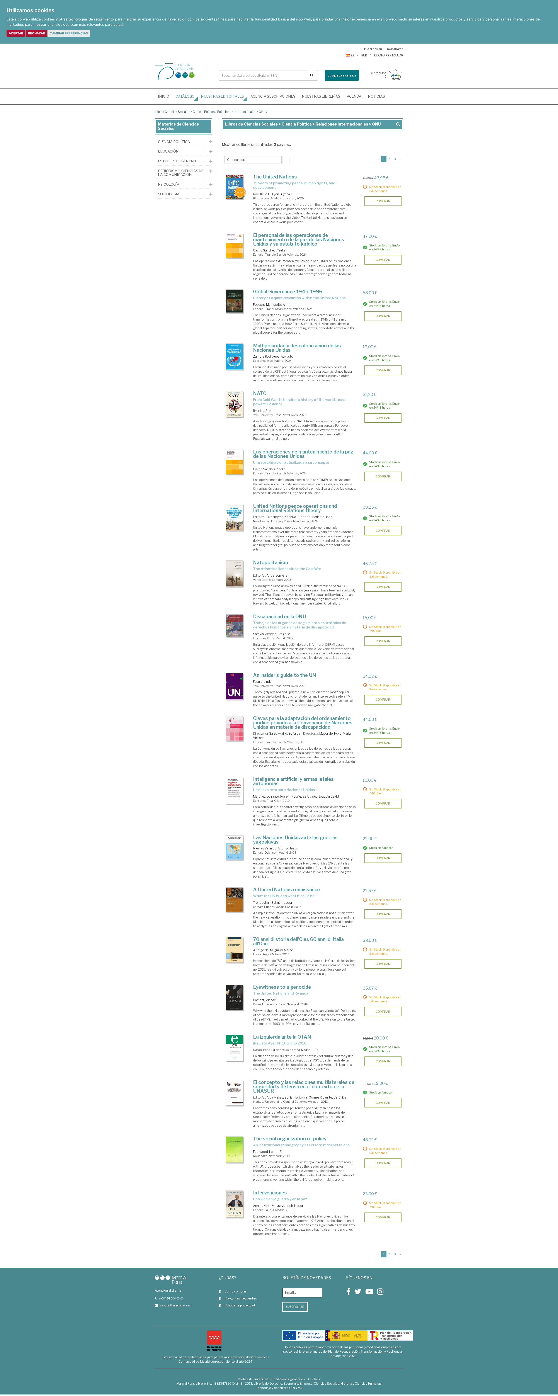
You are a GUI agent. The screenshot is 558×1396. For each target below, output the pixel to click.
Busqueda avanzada (341, 75)
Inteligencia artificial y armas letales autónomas (293, 781)
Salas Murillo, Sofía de (284, 733)
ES (352, 55)
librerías (321, 96)
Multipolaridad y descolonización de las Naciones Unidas (297, 348)
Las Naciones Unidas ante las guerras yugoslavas (295, 840)
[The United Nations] (234, 187)
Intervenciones (270, 1193)
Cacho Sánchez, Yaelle (269, 250)
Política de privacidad (240, 1305)
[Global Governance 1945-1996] (234, 301)
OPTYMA (296, 1388)
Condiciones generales (288, 1379)
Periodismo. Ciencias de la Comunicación (180, 173)
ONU (262, 112)
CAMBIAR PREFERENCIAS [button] (69, 33)
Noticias (376, 96)
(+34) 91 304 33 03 (171, 1298)
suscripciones (272, 96)
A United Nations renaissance (286, 889)
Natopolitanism (270, 562)
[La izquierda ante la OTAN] (234, 1048)
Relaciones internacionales (236, 112)
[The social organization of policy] (234, 1149)
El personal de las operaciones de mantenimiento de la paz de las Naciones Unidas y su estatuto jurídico (298, 239)
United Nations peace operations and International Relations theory (295, 508)
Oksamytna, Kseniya (281, 517)
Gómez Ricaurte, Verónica (327, 1097)
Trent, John (261, 902)
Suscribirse (295, 1306)
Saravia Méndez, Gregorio (271, 634)
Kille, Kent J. (261, 194)
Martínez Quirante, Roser (271, 796)
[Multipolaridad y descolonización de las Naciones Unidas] (234, 356)
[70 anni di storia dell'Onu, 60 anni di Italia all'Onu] (234, 949)
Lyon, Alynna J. (282, 194)
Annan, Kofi (261, 1205)
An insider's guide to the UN (284, 675)
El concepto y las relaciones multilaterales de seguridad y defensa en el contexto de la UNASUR (303, 1086)
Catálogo (185, 96)
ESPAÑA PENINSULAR (388, 55)
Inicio (165, 96)
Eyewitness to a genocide (282, 987)
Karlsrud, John (322, 517)
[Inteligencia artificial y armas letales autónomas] (234, 790)
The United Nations (275, 177)
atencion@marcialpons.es (175, 1305)
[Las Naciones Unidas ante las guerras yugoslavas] (234, 847)
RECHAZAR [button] (36, 33)
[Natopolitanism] (234, 573)
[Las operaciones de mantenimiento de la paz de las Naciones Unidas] (234, 462)
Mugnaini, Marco (281, 950)
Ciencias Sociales (177, 112)
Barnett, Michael (265, 1000)
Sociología (169, 194)
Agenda (354, 96)
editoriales (222, 96)
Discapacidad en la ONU (279, 616)
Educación (168, 151)
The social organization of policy (290, 1138)
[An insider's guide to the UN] (234, 686)
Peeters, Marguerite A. (269, 304)
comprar (383, 201)
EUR (364, 55)
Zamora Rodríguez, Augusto (273, 356)
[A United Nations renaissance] (234, 899)
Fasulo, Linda (262, 681)
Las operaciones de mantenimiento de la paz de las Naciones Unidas (303, 454)
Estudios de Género (177, 161)
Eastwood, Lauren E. (267, 1151)
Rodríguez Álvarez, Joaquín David (315, 796)
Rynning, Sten (262, 411)
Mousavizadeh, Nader (287, 1205)
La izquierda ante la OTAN (282, 1037)
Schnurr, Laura (282, 902)
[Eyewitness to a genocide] (234, 997)
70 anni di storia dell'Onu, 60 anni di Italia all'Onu (298, 941)
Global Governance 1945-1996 (287, 291)
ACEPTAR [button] (16, 33)
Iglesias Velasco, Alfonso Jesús (275, 848)
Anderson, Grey (278, 575)
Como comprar (235, 1291)
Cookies (314, 1379)
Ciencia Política (204, 112)
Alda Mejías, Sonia (280, 1097)
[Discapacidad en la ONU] (234, 625)
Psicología (168, 185)
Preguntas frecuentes (241, 1298)
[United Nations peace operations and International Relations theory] (234, 517)
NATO (260, 393)
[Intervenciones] (234, 1204)
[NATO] (234, 404)
